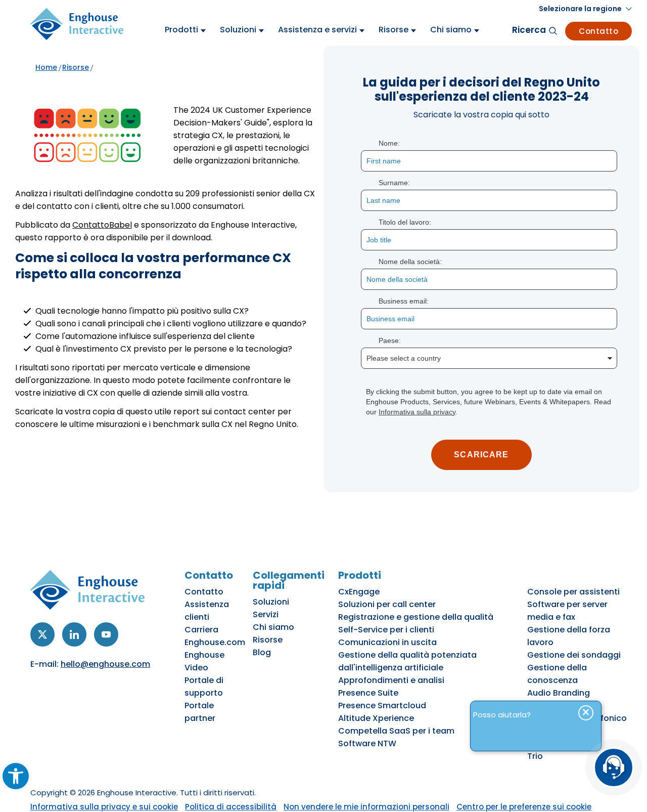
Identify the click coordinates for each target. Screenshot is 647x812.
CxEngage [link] (359, 591)
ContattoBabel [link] (102, 225)
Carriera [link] (201, 629)
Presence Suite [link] (368, 693)
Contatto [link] (598, 31)
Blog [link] (262, 652)
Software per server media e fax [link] (567, 611)
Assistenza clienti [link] (206, 611)
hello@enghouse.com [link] (105, 664)
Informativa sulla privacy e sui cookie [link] (104, 806)
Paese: (390, 340)
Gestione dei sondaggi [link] (574, 655)
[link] (16, 776)
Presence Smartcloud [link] (382, 705)
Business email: (404, 301)
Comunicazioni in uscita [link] (387, 642)
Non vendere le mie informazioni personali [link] (366, 806)
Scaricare (481, 454)
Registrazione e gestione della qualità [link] (415, 617)
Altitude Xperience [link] (376, 718)
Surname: (394, 183)
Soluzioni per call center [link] (387, 604)
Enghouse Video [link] (204, 661)
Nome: (389, 143)
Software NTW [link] (367, 743)
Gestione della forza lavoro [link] (568, 636)
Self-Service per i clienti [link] (386, 629)
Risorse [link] (75, 67)
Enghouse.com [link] (214, 642)
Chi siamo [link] (273, 627)
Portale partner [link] (199, 712)
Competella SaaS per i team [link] (396, 731)
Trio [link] (535, 756)
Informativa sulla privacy (417, 412)
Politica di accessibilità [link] (230, 806)
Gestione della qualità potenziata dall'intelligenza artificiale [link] (407, 661)
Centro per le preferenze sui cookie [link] (523, 806)
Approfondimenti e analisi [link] (391, 680)
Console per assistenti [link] (573, 591)
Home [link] (46, 67)
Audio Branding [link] (558, 693)
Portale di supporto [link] (203, 686)
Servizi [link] (266, 614)
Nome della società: (410, 262)
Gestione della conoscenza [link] (557, 674)
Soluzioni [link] (271, 602)
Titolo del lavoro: (405, 222)
